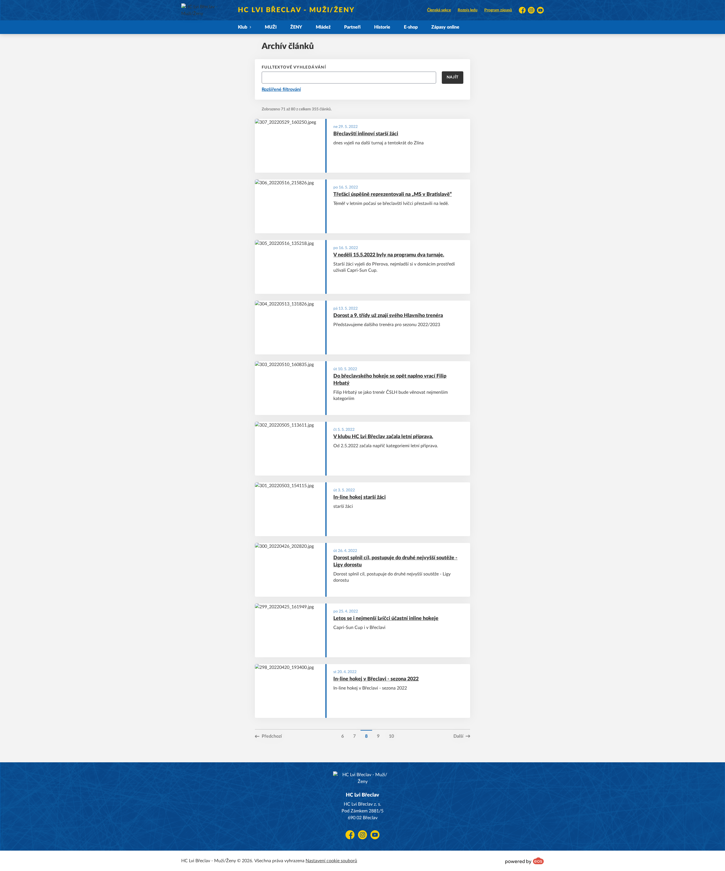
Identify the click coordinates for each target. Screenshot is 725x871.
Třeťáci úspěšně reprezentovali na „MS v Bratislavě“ (392, 194)
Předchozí (272, 736)
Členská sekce (439, 10)
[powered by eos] (524, 860)
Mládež (323, 27)
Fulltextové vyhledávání (294, 67)
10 (391, 736)
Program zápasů (498, 10)
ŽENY (296, 27)
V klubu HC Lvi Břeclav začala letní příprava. (383, 436)
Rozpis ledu (467, 10)
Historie (382, 27)
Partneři (352, 27)
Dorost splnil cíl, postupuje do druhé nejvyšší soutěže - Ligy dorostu (395, 561)
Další (458, 736)
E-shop (411, 27)
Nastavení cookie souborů (331, 861)
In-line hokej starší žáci (359, 497)
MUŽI (271, 27)
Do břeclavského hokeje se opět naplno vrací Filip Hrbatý (389, 380)
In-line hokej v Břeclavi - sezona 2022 (376, 679)
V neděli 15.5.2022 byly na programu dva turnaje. (388, 255)
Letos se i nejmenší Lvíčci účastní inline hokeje (385, 618)
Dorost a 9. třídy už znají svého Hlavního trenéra (388, 315)
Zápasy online (445, 27)
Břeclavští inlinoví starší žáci (365, 133)
